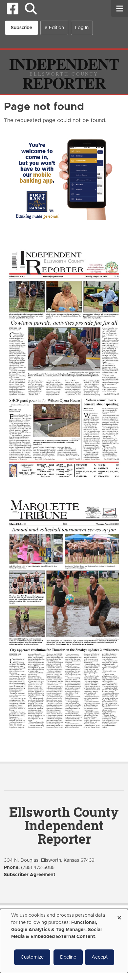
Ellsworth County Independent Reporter (64, 825)
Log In (82, 28)
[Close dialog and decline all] (119, 915)
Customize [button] (32, 957)
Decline (68, 957)
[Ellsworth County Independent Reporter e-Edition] (64, 363)
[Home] (64, 71)
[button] (30, 8)
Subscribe (21, 28)
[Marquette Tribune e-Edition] (64, 613)
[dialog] (64, 941)
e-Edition (54, 28)
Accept (100, 957)
